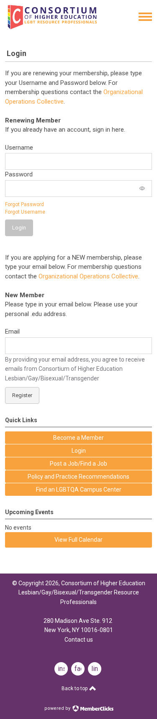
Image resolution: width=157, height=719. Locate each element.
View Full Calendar (78, 539)
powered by (58, 708)
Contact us (78, 639)
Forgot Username (25, 212)
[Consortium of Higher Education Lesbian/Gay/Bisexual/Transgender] (64, 27)
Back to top (75, 688)
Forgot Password (24, 204)
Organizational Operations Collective (88, 276)
